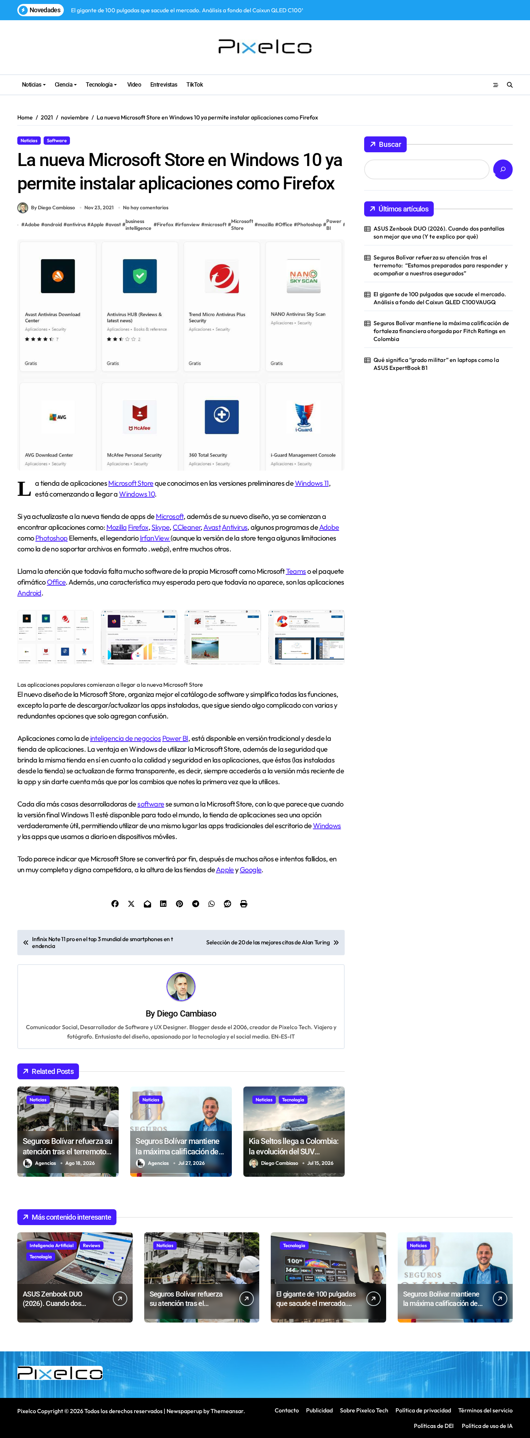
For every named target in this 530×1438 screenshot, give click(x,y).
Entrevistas (163, 84)
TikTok (194, 84)
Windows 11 (312, 483)
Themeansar (227, 1411)
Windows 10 (137, 493)
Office (285, 224)
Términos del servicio (485, 1410)
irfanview (189, 224)
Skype (160, 527)
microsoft (215, 224)
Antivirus (235, 527)
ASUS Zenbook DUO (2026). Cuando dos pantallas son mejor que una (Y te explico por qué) (439, 232)
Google (250, 869)
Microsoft (170, 516)
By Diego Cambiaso (53, 207)
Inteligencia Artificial (52, 1245)
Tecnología (99, 84)
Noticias (31, 84)
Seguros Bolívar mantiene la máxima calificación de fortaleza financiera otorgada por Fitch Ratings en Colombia (441, 331)
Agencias (45, 1163)
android (53, 224)
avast (115, 224)
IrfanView (155, 537)
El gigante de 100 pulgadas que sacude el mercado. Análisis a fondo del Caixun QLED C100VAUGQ (440, 298)
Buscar (390, 144)
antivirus (76, 224)
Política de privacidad (423, 1410)
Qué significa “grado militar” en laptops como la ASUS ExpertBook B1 (436, 363)
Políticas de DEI (434, 1425)
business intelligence (138, 225)
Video (133, 84)
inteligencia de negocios (125, 738)
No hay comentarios (145, 207)
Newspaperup (184, 1411)
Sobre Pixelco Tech (364, 1410)
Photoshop (309, 224)
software (150, 803)
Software (57, 140)
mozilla (266, 224)
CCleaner (186, 527)
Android (29, 592)
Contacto (287, 1410)
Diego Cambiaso (186, 1014)
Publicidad (319, 1410)
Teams (296, 571)
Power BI (333, 225)
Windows (327, 825)
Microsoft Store (242, 225)
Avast (212, 527)
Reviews (91, 1245)
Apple (97, 224)
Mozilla (116, 527)
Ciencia (64, 84)
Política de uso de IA (487, 1425)
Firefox (165, 224)
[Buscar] (503, 169)
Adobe (32, 224)
